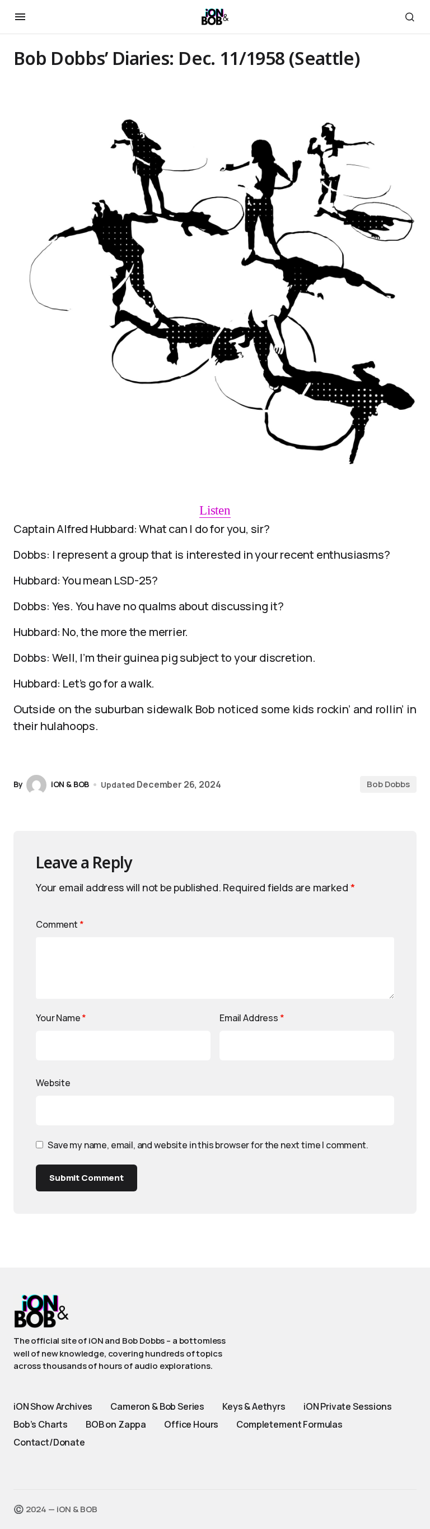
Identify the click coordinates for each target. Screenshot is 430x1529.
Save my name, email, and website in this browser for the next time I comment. (208, 1145)
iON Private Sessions (347, 1406)
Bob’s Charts (40, 1424)
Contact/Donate (49, 1442)
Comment (60, 924)
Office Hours (191, 1424)
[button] (20, 17)
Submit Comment (86, 1178)
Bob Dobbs (388, 784)
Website (53, 1083)
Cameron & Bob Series (157, 1406)
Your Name (61, 1018)
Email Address (251, 1018)
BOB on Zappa (116, 1424)
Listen (215, 510)
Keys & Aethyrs (254, 1406)
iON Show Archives (52, 1406)
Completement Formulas (289, 1424)
